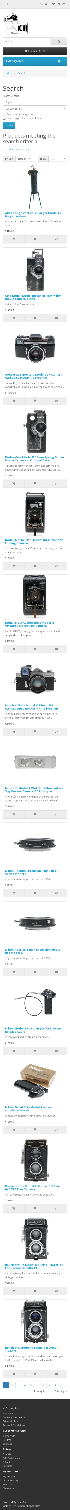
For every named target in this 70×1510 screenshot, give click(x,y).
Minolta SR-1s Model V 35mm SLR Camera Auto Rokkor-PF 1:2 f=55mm (31, 707)
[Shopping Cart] (58, 3)
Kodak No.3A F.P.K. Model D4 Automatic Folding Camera (34, 541)
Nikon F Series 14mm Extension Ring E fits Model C (32, 951)
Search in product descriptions (24, 118)
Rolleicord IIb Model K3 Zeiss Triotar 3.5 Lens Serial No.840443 (34, 1266)
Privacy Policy (10, 1421)
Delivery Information (14, 1417)
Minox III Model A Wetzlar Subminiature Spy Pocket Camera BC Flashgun (34, 789)
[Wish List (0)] (53, 3)
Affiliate (7, 1462)
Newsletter (9, 1488)
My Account (9, 1476)
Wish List (7, 1484)
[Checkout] (63, 3)
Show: (43, 158)
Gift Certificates (11, 1458)
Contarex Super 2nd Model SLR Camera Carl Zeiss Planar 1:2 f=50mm (33, 376)
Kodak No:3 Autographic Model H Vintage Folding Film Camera (29, 624)
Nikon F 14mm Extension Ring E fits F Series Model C (31, 872)
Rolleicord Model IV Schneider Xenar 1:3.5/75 (31, 1349)
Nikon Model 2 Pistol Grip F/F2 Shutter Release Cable (33, 1030)
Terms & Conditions (14, 1425)
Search (21, 73)
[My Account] (47, 3)
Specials (7, 1466)
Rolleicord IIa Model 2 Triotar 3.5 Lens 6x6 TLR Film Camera (32, 1187)
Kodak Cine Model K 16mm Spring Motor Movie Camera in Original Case (34, 458)
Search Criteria (11, 96)
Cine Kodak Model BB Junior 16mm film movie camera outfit (33, 297)
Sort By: (9, 158)
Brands (7, 1454)
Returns (7, 1440)
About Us (8, 1413)
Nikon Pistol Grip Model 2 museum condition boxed (30, 1108)
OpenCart (22, 1502)
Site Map (7, 1443)
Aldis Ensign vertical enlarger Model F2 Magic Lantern (33, 214)
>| (56, 1385)
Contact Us (9, 1436)
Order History (10, 1480)
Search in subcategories (20, 114)
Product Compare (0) (17, 149)
